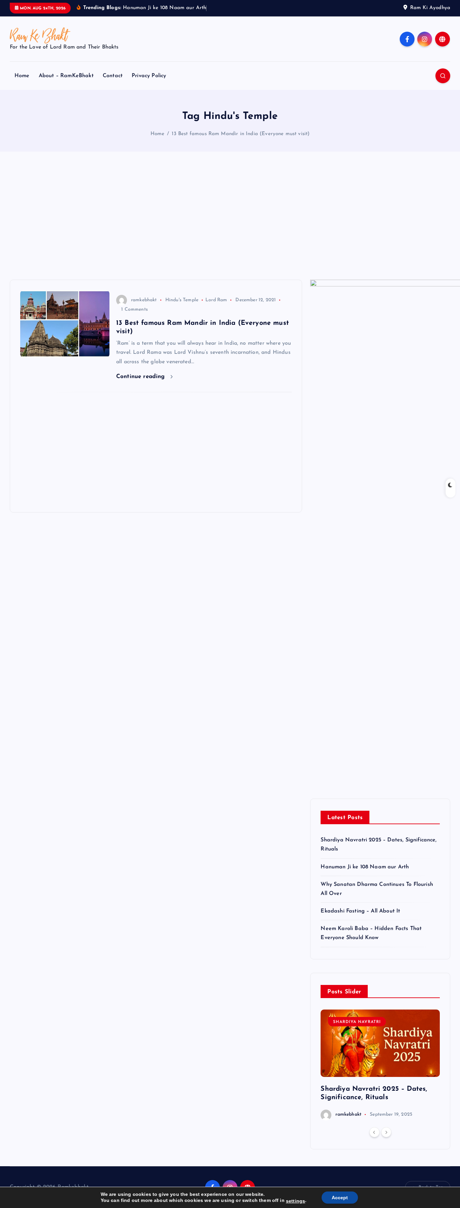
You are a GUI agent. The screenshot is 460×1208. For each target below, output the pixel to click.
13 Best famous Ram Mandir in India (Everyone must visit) (240, 133)
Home (22, 76)
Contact (113, 76)
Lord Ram (216, 300)
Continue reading (141, 376)
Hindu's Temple (181, 300)
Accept (340, 1197)
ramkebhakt (144, 300)
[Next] (386, 1132)
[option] (380, 1065)
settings (295, 1201)
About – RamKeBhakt (66, 76)
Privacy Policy (149, 76)
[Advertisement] (230, 215)
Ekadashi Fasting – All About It (360, 911)
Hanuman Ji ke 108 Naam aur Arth (365, 867)
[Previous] (374, 1132)
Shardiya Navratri (357, 1022)
